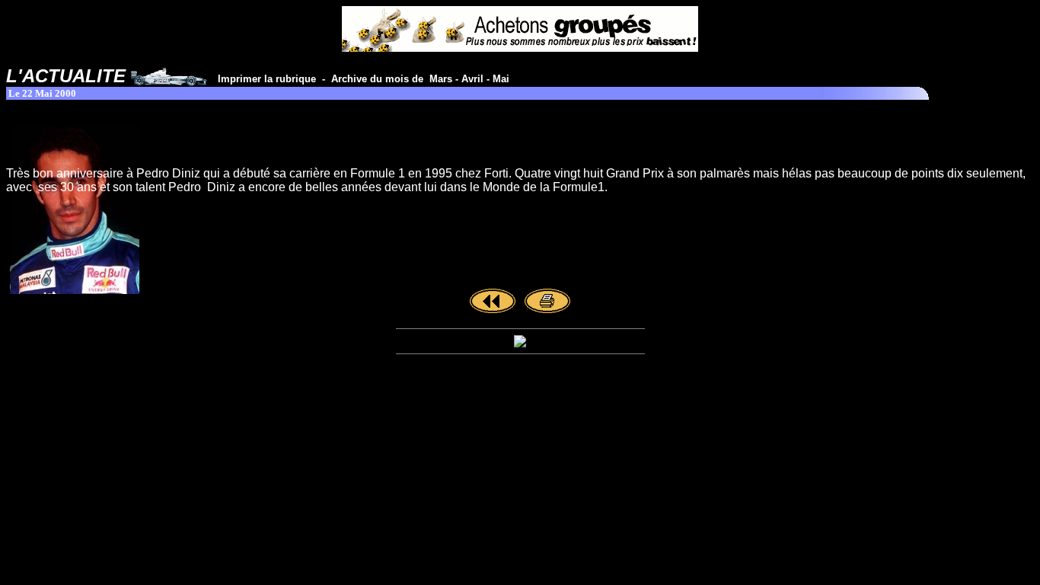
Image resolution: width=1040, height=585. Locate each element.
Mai (501, 79)
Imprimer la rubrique (270, 79)
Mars (440, 79)
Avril (472, 79)
